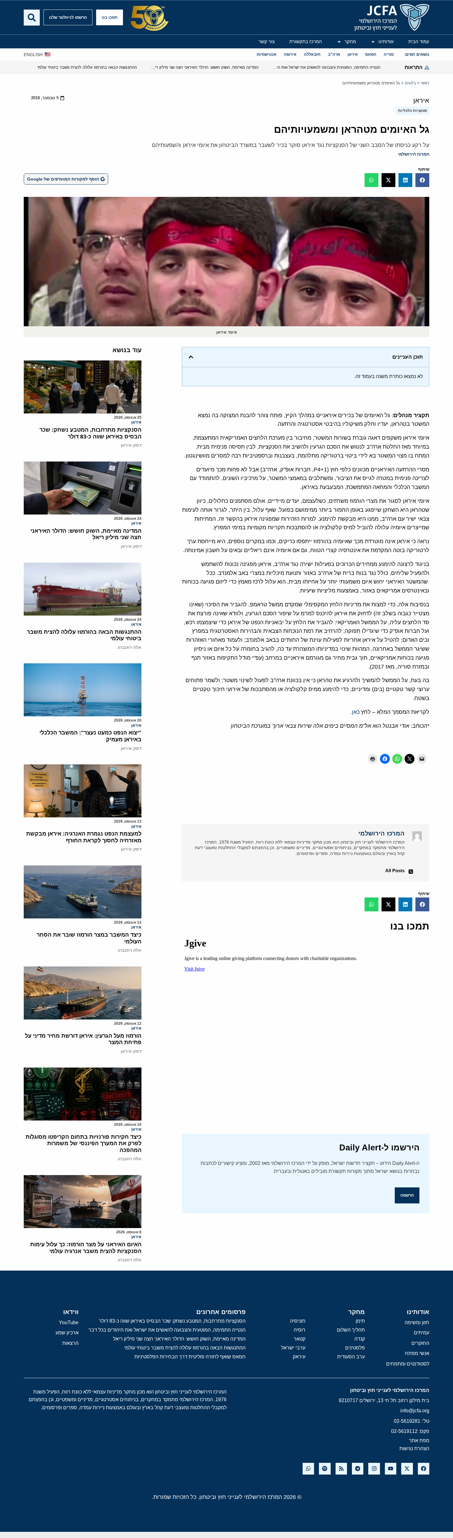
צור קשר (267, 41)
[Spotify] (324, 1468)
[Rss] (341, 1468)
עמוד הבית (418, 41)
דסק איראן (131, 445)
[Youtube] (390, 1468)
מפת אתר (419, 1440)
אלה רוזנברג (129, 647)
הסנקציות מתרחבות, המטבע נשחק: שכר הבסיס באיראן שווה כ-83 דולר (90, 433)
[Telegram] (357, 1468)
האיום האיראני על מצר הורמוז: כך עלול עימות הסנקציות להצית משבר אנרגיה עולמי (85, 1247)
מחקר (350, 41)
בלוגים (410, 83)
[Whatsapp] (308, 1468)
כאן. (355, 712)
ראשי (425, 83)
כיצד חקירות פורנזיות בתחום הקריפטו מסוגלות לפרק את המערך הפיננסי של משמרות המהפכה (83, 1143)
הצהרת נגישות (414, 1448)
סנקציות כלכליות (412, 110)
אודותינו (386, 41)
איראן (421, 100)
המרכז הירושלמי (413, 154)
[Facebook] (423, 1468)
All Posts (395, 870)
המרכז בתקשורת (305, 41)
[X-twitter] (407, 1468)
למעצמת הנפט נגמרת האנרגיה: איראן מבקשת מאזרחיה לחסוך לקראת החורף (83, 837)
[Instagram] (374, 1468)
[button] (422, 180)
